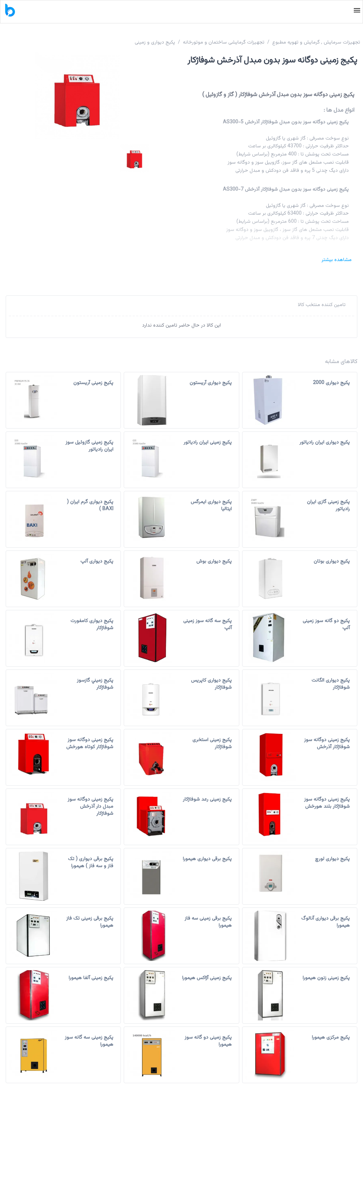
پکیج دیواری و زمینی (155, 42)
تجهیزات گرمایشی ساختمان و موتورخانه (223, 42)
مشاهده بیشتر (337, 260)
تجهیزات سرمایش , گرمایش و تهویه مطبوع (316, 42)
